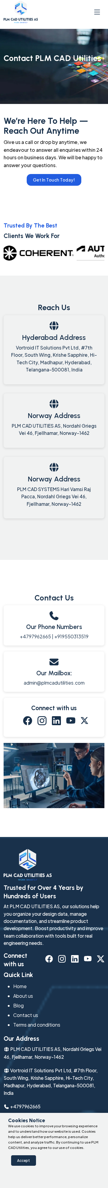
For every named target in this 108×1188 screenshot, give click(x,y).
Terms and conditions (36, 1025)
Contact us (25, 1015)
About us (23, 996)
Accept (23, 1160)
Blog (18, 1005)
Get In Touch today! (54, 179)
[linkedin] (56, 722)
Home (20, 986)
